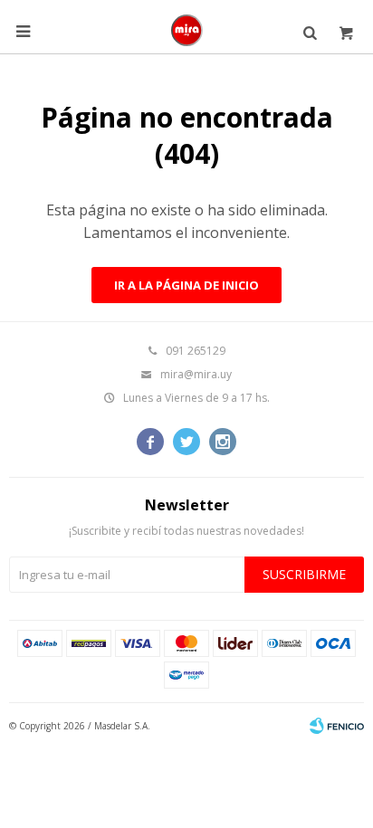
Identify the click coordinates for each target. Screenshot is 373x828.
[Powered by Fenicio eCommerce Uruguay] (337, 725)
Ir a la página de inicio (186, 285)
